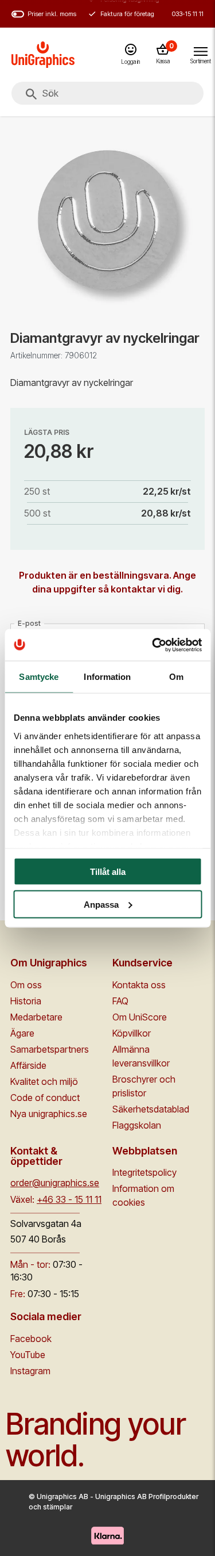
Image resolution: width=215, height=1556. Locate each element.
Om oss (26, 985)
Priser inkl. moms (52, 14)
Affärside (28, 1065)
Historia (25, 1001)
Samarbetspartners (49, 1049)
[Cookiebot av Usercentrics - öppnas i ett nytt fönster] (153, 644)
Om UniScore (139, 1017)
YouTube (27, 1354)
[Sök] (31, 94)
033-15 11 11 (188, 14)
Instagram (30, 1371)
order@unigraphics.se (54, 1182)
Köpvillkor (131, 1033)
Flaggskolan (136, 1125)
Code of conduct (45, 1097)
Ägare (22, 1033)
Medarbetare (36, 1017)
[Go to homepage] (43, 54)
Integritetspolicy (144, 1172)
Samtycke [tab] (38, 677)
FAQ (120, 1001)
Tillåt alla (108, 872)
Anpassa (101, 904)
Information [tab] (107, 677)
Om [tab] (176, 677)
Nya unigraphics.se (48, 1113)
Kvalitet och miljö (44, 1081)
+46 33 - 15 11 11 (69, 1199)
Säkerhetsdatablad (150, 1109)
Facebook (31, 1338)
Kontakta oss (139, 985)
